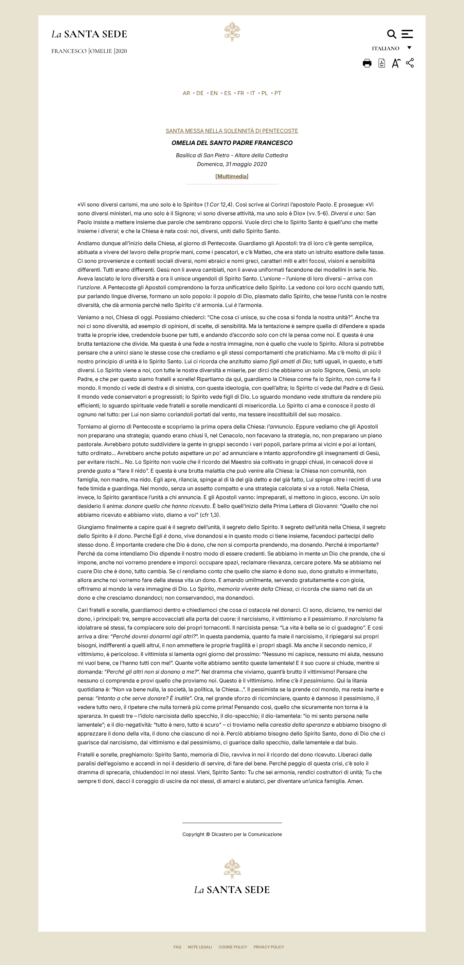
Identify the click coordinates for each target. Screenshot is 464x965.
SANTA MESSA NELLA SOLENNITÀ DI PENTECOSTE (232, 130)
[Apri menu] (406, 34)
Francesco (69, 51)
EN (214, 93)
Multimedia (232, 176)
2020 (121, 51)
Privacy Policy (269, 947)
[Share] (410, 64)
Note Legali (200, 947)
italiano (387, 50)
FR (240, 93)
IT (252, 93)
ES (227, 93)
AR (186, 93)
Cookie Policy (233, 947)
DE (200, 93)
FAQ (177, 947)
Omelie (101, 51)
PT (277, 93)
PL (265, 93)
